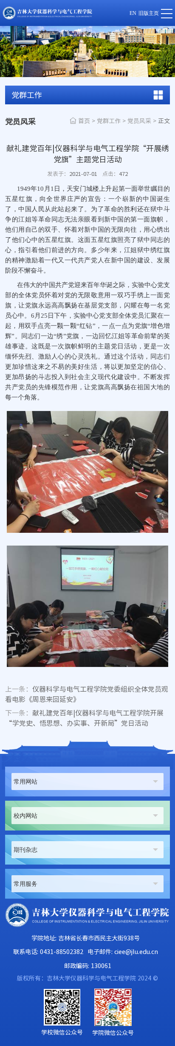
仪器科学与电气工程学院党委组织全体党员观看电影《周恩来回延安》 (86, 694)
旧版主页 (148, 13)
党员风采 (139, 121)
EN (133, 13)
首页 (84, 121)
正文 (164, 121)
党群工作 (109, 121)
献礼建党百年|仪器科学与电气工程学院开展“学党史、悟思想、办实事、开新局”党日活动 (84, 718)
